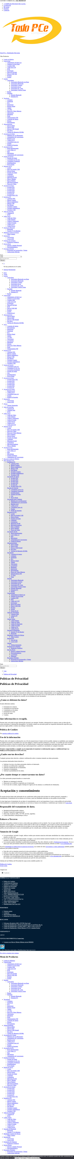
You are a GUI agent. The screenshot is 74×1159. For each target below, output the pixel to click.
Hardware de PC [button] (8, 166)
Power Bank (10, 164)
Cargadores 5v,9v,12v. (13, 159)
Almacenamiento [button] (8, 124)
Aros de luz (10, 237)
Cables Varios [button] (7, 216)
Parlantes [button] (9, 93)
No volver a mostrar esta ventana (9, 953)
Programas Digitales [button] (9, 248)
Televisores (10, 113)
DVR (8, 214)
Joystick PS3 (11, 189)
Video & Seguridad (9, 1113)
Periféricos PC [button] (7, 197)
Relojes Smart (11, 106)
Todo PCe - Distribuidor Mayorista (10, 53)
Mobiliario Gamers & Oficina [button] (11, 232)
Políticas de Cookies (9, 888)
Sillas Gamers (11, 234)
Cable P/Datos (11, 219)
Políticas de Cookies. (6, 864)
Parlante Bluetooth (16, 95)
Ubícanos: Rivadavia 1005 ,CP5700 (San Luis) (17, 923)
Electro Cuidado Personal (14, 245)
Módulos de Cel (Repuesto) (15, 135)
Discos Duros (11, 171)
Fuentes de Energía (9, 1057)
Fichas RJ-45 (11, 313)
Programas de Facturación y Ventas (17, 250)
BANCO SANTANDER (11, 896)
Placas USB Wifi (12, 74)
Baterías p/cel (11, 138)
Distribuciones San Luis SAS (12, 904)
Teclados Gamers (12, 206)
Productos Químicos (13, 242)
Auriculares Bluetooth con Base (20, 82)
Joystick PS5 (11, 192)
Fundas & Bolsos (12, 455)
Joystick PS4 (11, 190)
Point (8, 116)
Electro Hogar (8, 1145)
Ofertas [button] (5, 404)
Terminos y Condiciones (11, 884)
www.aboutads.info (66, 843)
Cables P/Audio (11, 223)
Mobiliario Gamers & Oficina (12, 1134)
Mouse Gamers (11, 200)
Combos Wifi (11, 66)
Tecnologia (7, 999)
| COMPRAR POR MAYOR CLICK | (15, 4)
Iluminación (7, 1137)
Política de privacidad (33, 1158)
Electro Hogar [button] (7, 244)
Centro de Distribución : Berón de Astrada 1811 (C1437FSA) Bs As (23, 925)
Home (5, 272)
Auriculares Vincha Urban (18, 90)
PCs (8, 103)
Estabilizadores (11, 163)
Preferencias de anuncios (61, 842)
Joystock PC (10, 193)
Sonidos (6, 980)
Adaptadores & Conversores (15, 137)
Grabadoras (10, 176)
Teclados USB (11, 210)
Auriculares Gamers (16, 85)
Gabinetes (10, 174)
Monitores (10, 114)
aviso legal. (69, 803)
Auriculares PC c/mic (17, 88)
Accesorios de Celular (10, 1035)
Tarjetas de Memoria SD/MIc (15, 132)
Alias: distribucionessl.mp (11, 893)
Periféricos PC (8, 1098)
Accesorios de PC (9, 1048)
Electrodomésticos (12, 247)
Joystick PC (14, 484)
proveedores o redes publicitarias (55, 846)
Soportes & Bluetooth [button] (9, 227)
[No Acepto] (40, 1158)
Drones (9, 121)
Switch (9, 77)
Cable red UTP (11, 67)
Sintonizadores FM (12, 117)
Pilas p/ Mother (11, 179)
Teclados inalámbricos (13, 208)
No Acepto (23, 1158)
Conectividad (7, 962)
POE (8, 69)
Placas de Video (11, 184)
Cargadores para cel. (13, 142)
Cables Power (11, 226)
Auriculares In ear (16, 87)
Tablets (9, 108)
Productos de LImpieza (10, 1142)
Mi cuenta (6, 7)
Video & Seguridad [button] (8, 211)
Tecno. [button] (5, 324)
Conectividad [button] (7, 61)
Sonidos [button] (6, 79)
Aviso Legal (7, 889)
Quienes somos (8, 911)
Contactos (6, 10)
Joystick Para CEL (12, 195)
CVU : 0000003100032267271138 (14, 894)
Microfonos (10, 153)
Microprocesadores (12, 182)
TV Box (9, 109)
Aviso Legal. (3, 865)
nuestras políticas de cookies (10, 733)
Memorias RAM (12, 177)
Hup (8, 151)
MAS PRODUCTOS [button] (9, 460)
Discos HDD (11, 125)
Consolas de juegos (12, 119)
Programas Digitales (9, 1150)
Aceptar (17, 1158)
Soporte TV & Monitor (13, 231)
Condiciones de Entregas (11, 883)
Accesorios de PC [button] (8, 147)
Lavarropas (10, 340)
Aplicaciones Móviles (13, 252)
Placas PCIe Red (12, 72)
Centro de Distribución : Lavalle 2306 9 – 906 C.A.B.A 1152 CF (22, 926)
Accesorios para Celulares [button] (14, 499)
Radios (9, 92)
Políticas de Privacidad (10, 886)
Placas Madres (11, 181)
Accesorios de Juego (9, 1087)
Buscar (2, 260)
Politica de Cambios (9, 881)
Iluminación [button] (7, 236)
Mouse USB (10, 203)
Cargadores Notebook (13, 161)
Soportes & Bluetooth (10, 1129)
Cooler (9, 168)
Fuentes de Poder (12, 158)
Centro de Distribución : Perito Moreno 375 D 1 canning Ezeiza (22, 928)
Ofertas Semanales (12, 405)
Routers (9, 75)
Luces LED (10, 239)
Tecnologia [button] (6, 98)
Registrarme (12, 269)
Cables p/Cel (11, 140)
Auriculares (10, 981)
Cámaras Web (11, 198)
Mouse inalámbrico (12, 202)
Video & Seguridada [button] (13, 612)
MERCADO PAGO (9, 891)
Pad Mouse (10, 205)
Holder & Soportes (12, 145)
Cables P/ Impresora (13, 221)
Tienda (5, 274)
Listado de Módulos (9, 59)
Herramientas (11, 122)
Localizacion (7, 5)
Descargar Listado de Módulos (11, 459)
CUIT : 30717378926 (10, 902)
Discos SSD (10, 127)
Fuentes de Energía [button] (8, 156)
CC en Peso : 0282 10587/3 (11, 897)
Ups (8, 373)
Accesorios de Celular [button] (9, 134)
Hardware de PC (8, 1067)
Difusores (13, 656)
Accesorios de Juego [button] (9, 185)
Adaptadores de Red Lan (14, 62)
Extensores (10, 70)
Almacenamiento (8, 1025)
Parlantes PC (14, 96)
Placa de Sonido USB (13, 169)
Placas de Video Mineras (14, 111)
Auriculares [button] (10, 80)
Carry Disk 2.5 (11, 150)
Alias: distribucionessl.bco (11, 901)
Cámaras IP (10, 213)
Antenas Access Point (13, 64)
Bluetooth (10, 229)
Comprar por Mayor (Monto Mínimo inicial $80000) (18, 942)
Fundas (9, 143)
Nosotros (6, 8)
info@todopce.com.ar (10, 914)
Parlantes (9, 994)
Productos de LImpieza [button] (9, 240)
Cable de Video (11, 218)
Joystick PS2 (11, 187)
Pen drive (10, 130)
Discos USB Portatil (13, 129)
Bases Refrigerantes (12, 148)
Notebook (10, 101)
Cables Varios (7, 1117)
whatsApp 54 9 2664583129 (12, 916)
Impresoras (10, 104)
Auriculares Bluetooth (17, 83)
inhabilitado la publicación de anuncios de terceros (19, 846)
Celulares (10, 100)
